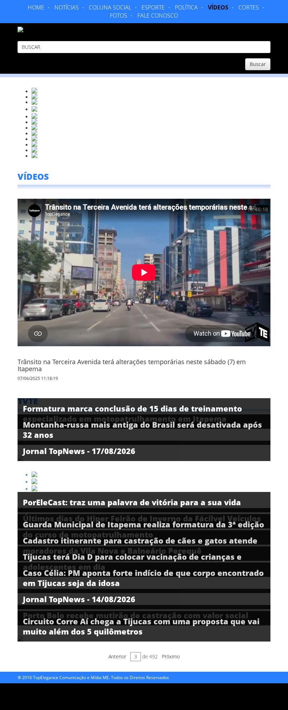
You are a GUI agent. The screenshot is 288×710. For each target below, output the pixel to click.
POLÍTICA (186, 7)
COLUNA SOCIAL (110, 7)
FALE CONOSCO (157, 15)
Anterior (117, 656)
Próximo (171, 656)
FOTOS (118, 15)
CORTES (248, 7)
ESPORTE (153, 7)
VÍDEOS (218, 7)
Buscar (258, 64)
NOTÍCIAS (66, 7)
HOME (36, 7)
